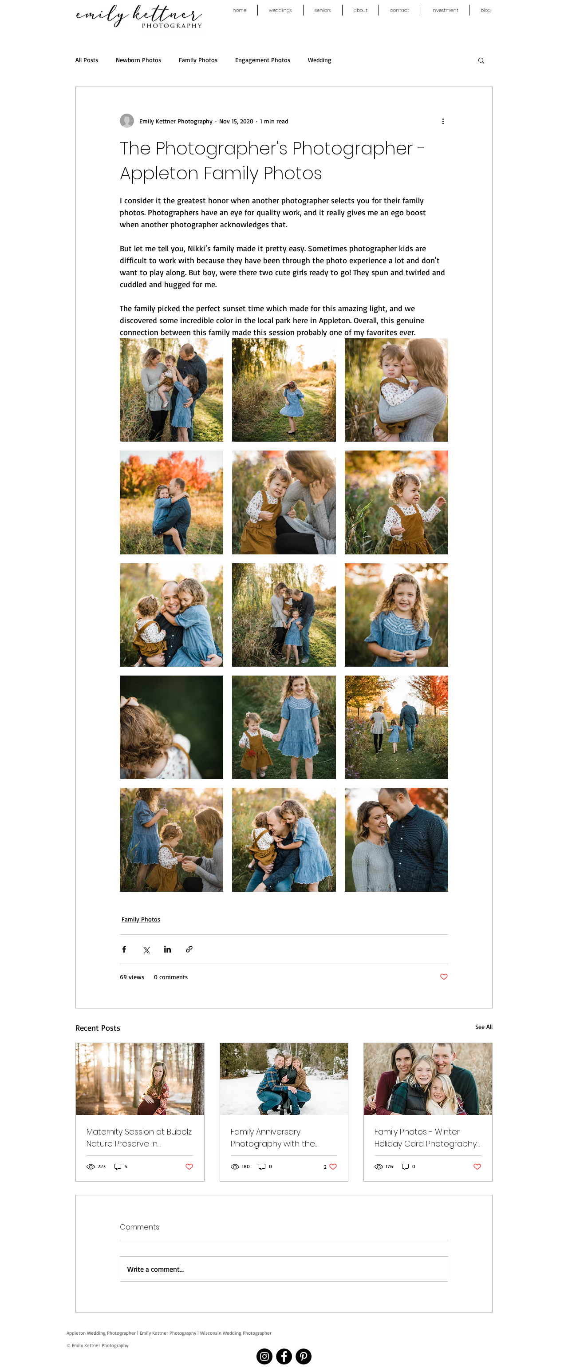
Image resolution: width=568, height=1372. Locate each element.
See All (484, 1026)
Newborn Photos (138, 59)
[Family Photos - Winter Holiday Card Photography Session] (428, 1079)
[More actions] (443, 120)
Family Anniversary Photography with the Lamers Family (273, 1138)
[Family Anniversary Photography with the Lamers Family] (284, 1079)
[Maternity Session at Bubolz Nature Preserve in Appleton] (140, 1079)
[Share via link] (189, 949)
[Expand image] (171, 390)
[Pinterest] (304, 1356)
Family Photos (198, 59)
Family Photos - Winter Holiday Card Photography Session (426, 1138)
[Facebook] (284, 1356)
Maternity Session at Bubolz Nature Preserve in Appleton (139, 1138)
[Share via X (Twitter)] (146, 949)
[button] (481, 59)
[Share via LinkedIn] (167, 949)
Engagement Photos (262, 59)
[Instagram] (264, 1356)
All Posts (86, 59)
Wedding (319, 59)
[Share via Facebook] (124, 949)
